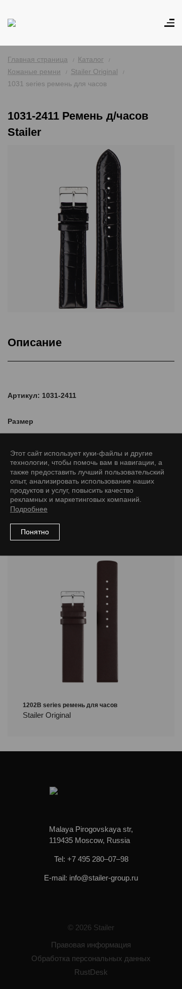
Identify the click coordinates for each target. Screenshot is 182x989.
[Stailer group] (36, 23)
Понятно (35, 532)
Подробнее (29, 509)
